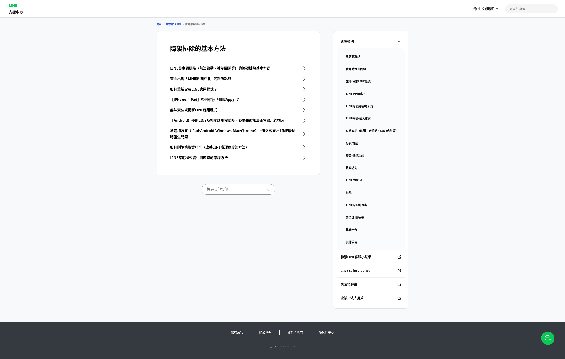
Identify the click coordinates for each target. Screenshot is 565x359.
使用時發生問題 (173, 24)
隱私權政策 (295, 332)
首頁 (159, 24)
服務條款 (265, 332)
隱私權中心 (326, 332)
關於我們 (237, 332)
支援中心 (16, 12)
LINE (13, 5)
